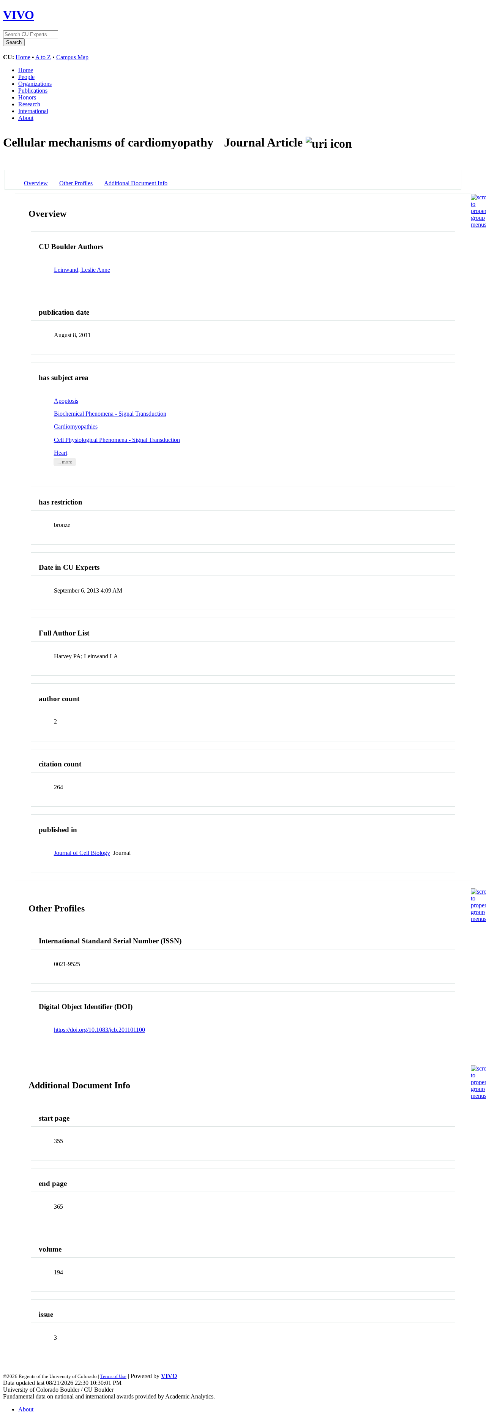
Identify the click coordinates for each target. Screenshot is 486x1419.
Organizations (35, 83)
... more (64, 462)
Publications (32, 90)
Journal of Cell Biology (82, 853)
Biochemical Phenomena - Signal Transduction (110, 413)
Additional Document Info (135, 183)
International (33, 111)
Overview (36, 183)
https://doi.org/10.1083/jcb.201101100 (99, 1029)
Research (29, 104)
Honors (27, 97)
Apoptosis (66, 400)
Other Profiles (76, 183)
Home (23, 57)
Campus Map (72, 57)
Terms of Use (113, 1376)
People (26, 77)
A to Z (43, 57)
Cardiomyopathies (76, 426)
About (25, 118)
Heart (60, 452)
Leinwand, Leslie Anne (82, 269)
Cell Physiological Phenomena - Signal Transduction (117, 440)
